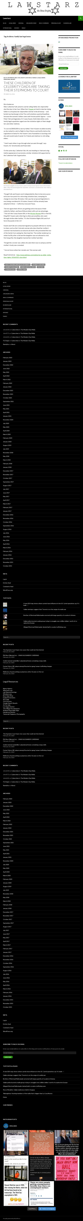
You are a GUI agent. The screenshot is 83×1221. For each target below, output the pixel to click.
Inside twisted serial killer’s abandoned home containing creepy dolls (24, 661)
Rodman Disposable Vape (11, 710)
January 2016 (7, 555)
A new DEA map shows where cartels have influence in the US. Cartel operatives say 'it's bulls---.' (33, 1071)
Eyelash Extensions (9, 698)
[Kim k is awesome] (69, 113)
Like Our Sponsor (65, 171)
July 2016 (6, 533)
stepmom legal (10, 269)
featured (41, 267)
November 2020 (8, 420)
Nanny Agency (7, 688)
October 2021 (7, 398)
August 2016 (7, 529)
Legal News (12, 23)
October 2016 (7, 522)
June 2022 (6, 368)
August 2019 (7, 445)
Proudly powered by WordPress (11, 1218)
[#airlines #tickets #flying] (62, 113)
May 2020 (6, 427)
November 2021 (8, 394)
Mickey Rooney (35, 213)
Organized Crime (31, 23)
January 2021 (7, 416)
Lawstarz (7, 18)
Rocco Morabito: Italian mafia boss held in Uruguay (19, 1090)
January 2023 (7, 361)
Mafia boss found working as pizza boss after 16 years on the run (23, 672)
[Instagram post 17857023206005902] (69, 127)
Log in (5, 579)
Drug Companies (44, 23)
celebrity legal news (11, 267)
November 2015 (8, 562)
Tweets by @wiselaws (65, 163)
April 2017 (6, 500)
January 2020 (7, 441)
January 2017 (7, 511)
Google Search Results (10, 703)
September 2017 (8, 482)
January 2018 (7, 467)
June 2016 (6, 537)
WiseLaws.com (7, 690)
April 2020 (6, 431)
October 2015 (7, 566)
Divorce (16, 28)
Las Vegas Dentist (9, 707)
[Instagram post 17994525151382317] (76, 113)
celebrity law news (39, 264)
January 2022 (7, 387)
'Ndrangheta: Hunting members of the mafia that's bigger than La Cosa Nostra (27, 1093)
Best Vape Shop (8, 696)
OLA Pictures (7, 701)
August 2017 (7, 485)
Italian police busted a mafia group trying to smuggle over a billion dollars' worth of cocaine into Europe (35, 1082)
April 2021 (6, 412)
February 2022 (7, 383)
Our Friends (7, 1105)
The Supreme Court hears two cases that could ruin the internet (23, 650)
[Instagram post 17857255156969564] (76, 127)
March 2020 (7, 434)
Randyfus (6, 344)
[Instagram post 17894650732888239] (62, 120)
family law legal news (28, 267)
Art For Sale (6, 705)
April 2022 (6, 376)
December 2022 (8, 365)
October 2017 (7, 478)
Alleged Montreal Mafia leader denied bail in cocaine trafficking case (44, 627)
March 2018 (7, 460)
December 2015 (8, 558)
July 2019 (6, 449)
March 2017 (7, 504)
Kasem (31, 109)
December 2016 (8, 515)
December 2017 (8, 471)
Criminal (21, 23)
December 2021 (8, 390)
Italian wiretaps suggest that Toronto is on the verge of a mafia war (44, 609)
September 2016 (8, 526)
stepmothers (22, 269)
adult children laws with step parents (17, 264)
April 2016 (6, 544)
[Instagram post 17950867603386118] (69, 120)
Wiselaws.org (7, 694)
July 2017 (6, 489)
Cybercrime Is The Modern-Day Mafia (23, 330)
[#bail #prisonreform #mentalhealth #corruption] (76, 120)
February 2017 (7, 507)
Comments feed (8, 586)
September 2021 (8, 401)
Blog (4, 23)
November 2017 (8, 474)
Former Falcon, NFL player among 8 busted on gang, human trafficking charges (27, 666)
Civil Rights (21, 77)
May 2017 (6, 496)
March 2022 (7, 379)
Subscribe (63, 68)
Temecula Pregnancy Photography (14, 714)
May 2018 (6, 456)
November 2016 (8, 518)
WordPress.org (8, 590)
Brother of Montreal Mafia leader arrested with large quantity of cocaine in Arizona (49, 615)
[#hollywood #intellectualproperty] (62, 127)
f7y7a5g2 (6, 340)
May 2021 (6, 409)
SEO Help (6, 699)
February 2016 (7, 551)
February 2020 (7, 438)
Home (5, 1097)
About (13, 344)
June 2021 (6, 405)
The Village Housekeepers (11, 708)
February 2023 (7, 357)
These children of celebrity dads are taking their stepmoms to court (27, 86)
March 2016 (7, 547)
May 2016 (6, 540)
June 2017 (6, 493)
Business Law (67, 23)
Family (24, 28)
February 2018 (7, 463)
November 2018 (8, 452)
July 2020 (6, 423)
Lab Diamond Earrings (10, 692)
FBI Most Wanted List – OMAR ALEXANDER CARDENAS (21, 655)
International (7, 28)
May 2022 (6, 372)
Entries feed (7, 583)
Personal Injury (56, 23)
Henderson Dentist (9, 712)
